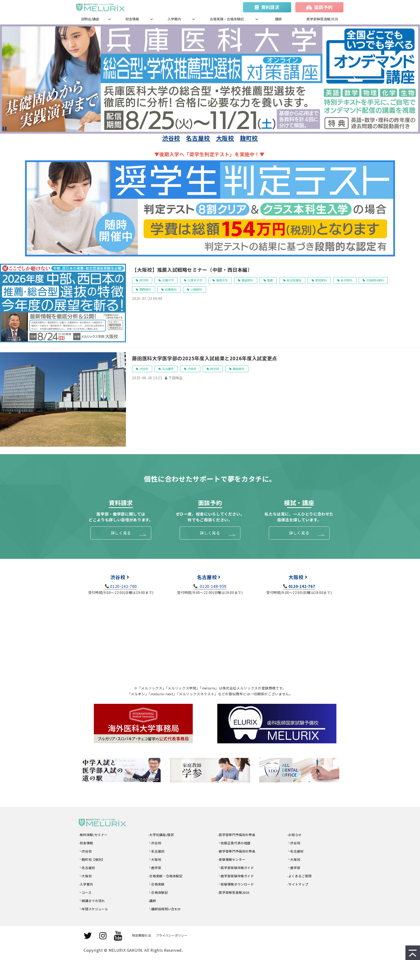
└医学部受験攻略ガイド (236, 867)
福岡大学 (222, 280)
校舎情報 (132, 18)
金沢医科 (346, 280)
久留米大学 (195, 280)
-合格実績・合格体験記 (165, 876)
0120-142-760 (123, 586)
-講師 (152, 900)
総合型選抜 (294, 280)
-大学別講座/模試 (161, 834)
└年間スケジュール (93, 909)
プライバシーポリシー (171, 935)
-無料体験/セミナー (93, 834)
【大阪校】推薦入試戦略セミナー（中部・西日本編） (192, 269)
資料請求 (270, 7)
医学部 (144, 280)
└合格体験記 (158, 892)
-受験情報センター (231, 859)
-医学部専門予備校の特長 (236, 834)
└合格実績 (156, 884)
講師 (278, 18)
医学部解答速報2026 (322, 18)
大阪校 (225, 138)
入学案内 (174, 18)
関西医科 (145, 289)
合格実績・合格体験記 (227, 18)
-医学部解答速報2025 (233, 892)
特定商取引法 (141, 935)
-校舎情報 (86, 843)
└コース (85, 892)
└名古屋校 (87, 867)
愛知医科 (321, 280)
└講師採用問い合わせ (164, 909)
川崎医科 (196, 289)
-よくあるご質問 (299, 876)
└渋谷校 (85, 851)
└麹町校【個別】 (92, 859)
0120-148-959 (213, 586)
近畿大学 (168, 280)
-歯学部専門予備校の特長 (236, 851)
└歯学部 (154, 867)
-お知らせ (294, 834)
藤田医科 (247, 280)
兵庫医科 (171, 289)
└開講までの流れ (92, 900)
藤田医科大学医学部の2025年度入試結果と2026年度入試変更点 (204, 358)
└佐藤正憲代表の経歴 (234, 843)
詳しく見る (121, 533)
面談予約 (323, 7)
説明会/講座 (90, 18)
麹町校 (249, 138)
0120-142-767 (302, 586)
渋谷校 (171, 138)
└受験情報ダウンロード (236, 884)
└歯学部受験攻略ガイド (236, 876)
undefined (68, 79)
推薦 (270, 280)
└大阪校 (85, 876)
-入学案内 (86, 884)
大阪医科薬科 (375, 280)
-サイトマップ (297, 884)
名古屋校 (198, 138)
